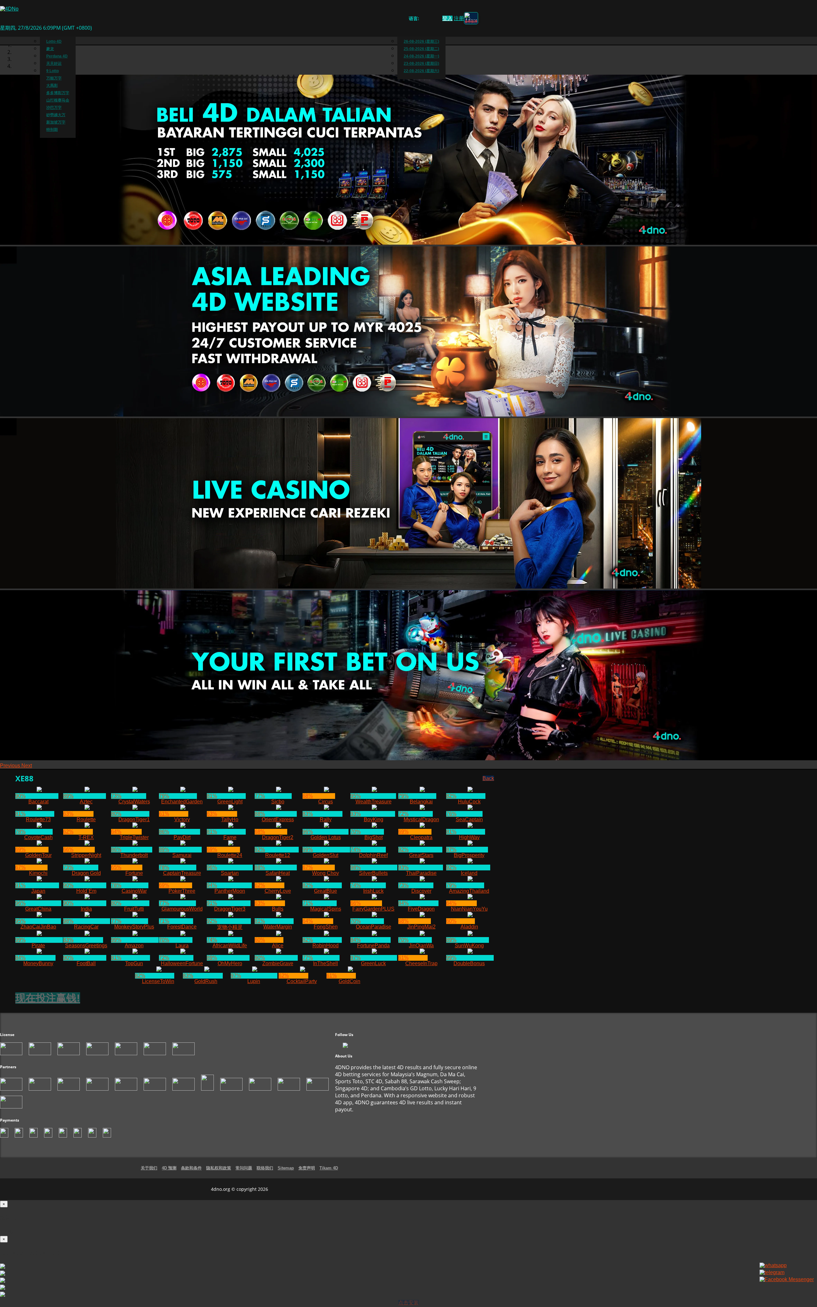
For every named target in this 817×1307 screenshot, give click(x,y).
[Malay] (434, 19)
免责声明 (306, 1168)
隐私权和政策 (218, 1168)
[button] (10, 765)
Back (488, 778)
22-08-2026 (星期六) (421, 71)
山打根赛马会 (57, 100)
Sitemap (286, 1168)
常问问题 (244, 1168)
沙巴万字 (54, 107)
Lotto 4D (54, 41)
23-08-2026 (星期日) (421, 63)
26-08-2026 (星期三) (421, 41)
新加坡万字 (55, 122)
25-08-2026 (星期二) (421, 49)
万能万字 (54, 78)
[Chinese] (428, 19)
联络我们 (265, 1168)
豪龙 (50, 49)
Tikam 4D (328, 1168)
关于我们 (149, 1168)
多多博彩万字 (57, 93)
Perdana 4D (57, 56)
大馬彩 (52, 85)
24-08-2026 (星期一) (421, 56)
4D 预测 (169, 1168)
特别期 (52, 129)
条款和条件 (191, 1168)
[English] (422, 19)
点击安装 (408, 1302)
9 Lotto (52, 71)
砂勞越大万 (55, 115)
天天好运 (54, 63)
